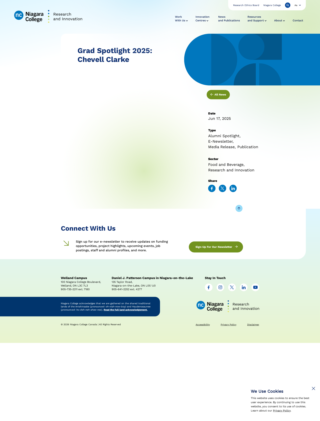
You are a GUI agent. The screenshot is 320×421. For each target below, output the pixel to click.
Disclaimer (253, 324)
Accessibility (203, 324)
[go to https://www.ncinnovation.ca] (48, 17)
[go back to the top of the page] (239, 209)
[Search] (287, 5)
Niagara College (272, 5)
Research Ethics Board (246, 5)
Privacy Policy (281, 410)
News (229, 18)
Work (180, 18)
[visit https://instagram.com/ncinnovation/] (220, 290)
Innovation (203, 18)
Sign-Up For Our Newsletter (214, 246)
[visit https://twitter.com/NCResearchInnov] (232, 290)
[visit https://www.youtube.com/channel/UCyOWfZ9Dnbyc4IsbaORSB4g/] (255, 290)
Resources (256, 18)
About (278, 20)
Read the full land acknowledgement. (126, 309)
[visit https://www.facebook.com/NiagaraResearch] (208, 290)
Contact (298, 20)
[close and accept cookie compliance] (313, 388)
